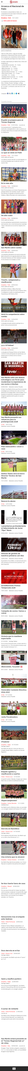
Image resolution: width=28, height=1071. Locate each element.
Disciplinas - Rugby (6, 744)
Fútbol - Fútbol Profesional (8, 922)
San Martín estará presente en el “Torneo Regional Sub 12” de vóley (14, 1041)
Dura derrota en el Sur (10, 950)
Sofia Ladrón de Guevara (10, 21)
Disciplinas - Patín (6, 18)
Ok (14, 1069)
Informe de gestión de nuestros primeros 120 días (12, 554)
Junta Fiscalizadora (9, 717)
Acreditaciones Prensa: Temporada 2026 (11, 586)
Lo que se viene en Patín (11, 153)
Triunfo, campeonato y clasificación (10, 281)
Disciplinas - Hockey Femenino (9, 860)
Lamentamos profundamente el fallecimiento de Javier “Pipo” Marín (13, 528)
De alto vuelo (7, 215)
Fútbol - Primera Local (6, 777)
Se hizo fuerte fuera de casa (13, 883)
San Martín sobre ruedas (11, 248)
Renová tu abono (8, 501)
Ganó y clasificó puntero (11, 979)
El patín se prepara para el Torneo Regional (12, 121)
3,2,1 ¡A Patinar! (7, 345)
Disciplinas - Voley (5, 1046)
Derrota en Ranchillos (10, 829)
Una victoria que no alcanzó (12, 857)
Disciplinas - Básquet (6, 886)
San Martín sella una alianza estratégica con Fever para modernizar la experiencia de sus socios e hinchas (13, 380)
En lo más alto (7, 183)
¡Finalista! (5, 742)
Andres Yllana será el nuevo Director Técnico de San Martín (13, 476)
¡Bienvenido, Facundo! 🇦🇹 (11, 667)
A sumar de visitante (9, 1009)
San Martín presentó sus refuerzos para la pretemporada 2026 (11, 419)
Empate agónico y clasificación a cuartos (10, 773)
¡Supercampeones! (9, 800)
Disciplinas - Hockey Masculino (9, 803)
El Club (2, 424)
